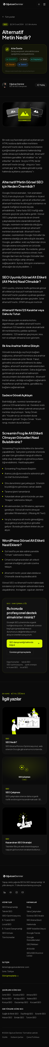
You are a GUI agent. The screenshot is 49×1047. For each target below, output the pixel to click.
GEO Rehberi (32, 944)
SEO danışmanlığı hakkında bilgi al (21, 643)
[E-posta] (22, 892)
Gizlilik (4, 1037)
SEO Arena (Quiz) (34, 920)
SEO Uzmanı (7, 933)
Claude (11, 65)
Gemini (23, 65)
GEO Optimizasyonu (11, 915)
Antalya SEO (19, 998)
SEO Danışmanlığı (10, 907)
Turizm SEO (31, 1017)
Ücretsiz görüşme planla (20, 652)
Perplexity (37, 59)
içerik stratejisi (31, 665)
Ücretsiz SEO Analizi (35, 915)
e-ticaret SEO (12, 667)
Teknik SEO (7, 911)
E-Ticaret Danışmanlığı (12, 928)
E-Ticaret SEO (8, 920)
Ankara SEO (32, 994)
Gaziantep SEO (21, 1002)
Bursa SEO (7, 998)
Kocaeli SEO (35, 1002)
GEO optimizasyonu (15, 665)
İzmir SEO (6, 994)
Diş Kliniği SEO (27, 1013)
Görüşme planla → (10, 975)
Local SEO (6, 924)
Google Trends (33, 933)
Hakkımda (31, 924)
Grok (25, 59)
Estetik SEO (40, 1013)
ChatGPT (12, 59)
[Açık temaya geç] (38, 4)
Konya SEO (7, 1002)
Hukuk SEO (7, 1017)
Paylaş (42, 85)
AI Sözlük (31, 948)
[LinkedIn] (4, 892)
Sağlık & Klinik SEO (10, 1013)
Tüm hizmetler (8, 937)
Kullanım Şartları (17, 1037)
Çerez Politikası (33, 1037)
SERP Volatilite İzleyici (36, 928)
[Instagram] (16, 892)
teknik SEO (26, 662)
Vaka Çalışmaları (34, 911)
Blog (29, 907)
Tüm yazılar (10, 17)
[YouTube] (10, 892)
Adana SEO (32, 998)
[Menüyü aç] (44, 4)
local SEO (24, 667)
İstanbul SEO (18, 994)
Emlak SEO (19, 1017)
